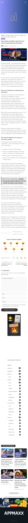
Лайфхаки (9, 371)
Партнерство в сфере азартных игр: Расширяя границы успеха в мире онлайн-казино (21, 483)
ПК (9, 426)
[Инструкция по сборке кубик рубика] (7, 474)
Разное (10, 400)
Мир (10, 377)
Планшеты (11, 429)
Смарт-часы (11, 432)
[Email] (25, 257)
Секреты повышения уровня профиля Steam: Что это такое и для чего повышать (20, 462)
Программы (11, 397)
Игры (3, 38)
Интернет (9, 368)
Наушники (11, 420)
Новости (9, 374)
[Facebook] (13, 257)
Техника (9, 417)
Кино (10, 385)
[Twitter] (17, 257)
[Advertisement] (14, 19)
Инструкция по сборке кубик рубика (7, 481)
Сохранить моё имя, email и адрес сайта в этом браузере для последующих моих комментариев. (14, 305)
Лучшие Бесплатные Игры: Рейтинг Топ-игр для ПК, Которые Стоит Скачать (7, 462)
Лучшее (10, 388)
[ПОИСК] (25, 2)
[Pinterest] (21, 257)
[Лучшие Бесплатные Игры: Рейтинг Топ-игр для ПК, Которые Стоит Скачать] (7, 453)
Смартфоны (12, 434)
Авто (10, 406)
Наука (10, 394)
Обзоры (9, 379)
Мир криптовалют (13, 391)
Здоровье (11, 408)
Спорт (10, 414)
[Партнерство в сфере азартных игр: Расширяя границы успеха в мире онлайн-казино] (21, 474)
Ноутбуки (11, 423)
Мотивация (11, 411)
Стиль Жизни (10, 403)
